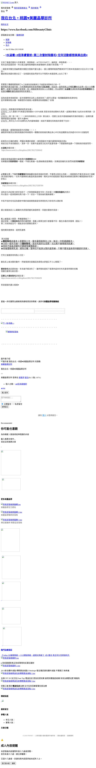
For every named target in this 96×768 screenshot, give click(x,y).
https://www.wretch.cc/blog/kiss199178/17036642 (21, 150)
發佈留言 (5, 407)
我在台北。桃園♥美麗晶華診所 (26, 18)
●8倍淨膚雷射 (21, 384)
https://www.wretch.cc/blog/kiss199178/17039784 (22, 186)
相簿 (7, 40)
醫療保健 (20, 35)
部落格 (8, 42)
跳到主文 (4, 24)
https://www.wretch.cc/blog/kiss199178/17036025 (21, 278)
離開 (13, 763)
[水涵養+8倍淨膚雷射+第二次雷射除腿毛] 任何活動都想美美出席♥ (47, 55)
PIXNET (30, 735)
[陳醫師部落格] (12, 332)
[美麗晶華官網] (7, 323)
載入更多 (5, 393)
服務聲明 (70, 735)
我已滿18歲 (6, 763)
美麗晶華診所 (85, 69)
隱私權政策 (61, 735)
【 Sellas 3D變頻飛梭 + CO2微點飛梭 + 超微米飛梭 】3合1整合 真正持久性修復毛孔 (35, 655)
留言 (27, 378)
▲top (3, 388)
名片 (7, 45)
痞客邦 (21, 378)
